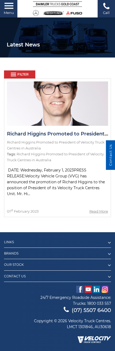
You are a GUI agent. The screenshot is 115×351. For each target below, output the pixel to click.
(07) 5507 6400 (91, 310)
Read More (98, 211)
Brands (11, 253)
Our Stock (14, 265)
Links (9, 242)
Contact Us (15, 276)
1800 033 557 (99, 303)
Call (106, 12)
